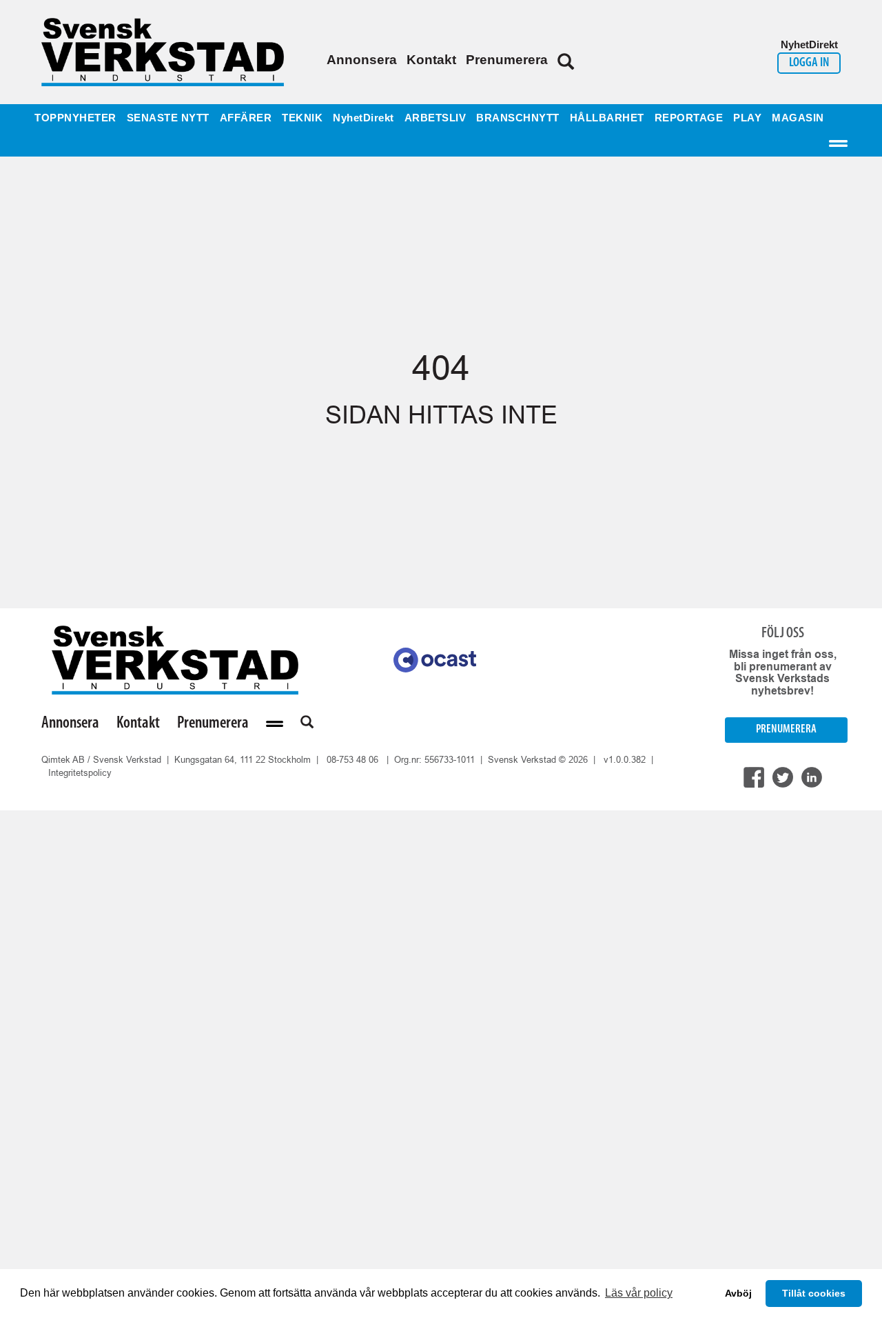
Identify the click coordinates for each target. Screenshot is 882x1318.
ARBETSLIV (435, 117)
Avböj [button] (738, 1293)
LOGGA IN (809, 63)
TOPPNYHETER (75, 117)
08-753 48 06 (352, 760)
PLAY (747, 117)
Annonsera (362, 59)
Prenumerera (507, 59)
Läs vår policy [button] (639, 1293)
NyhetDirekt (363, 117)
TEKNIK (302, 117)
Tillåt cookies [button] (813, 1293)
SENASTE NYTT (168, 117)
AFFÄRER (246, 117)
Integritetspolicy (80, 773)
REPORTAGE (689, 117)
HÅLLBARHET (607, 117)
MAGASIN (798, 117)
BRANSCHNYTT (518, 117)
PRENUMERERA (786, 729)
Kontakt (431, 59)
